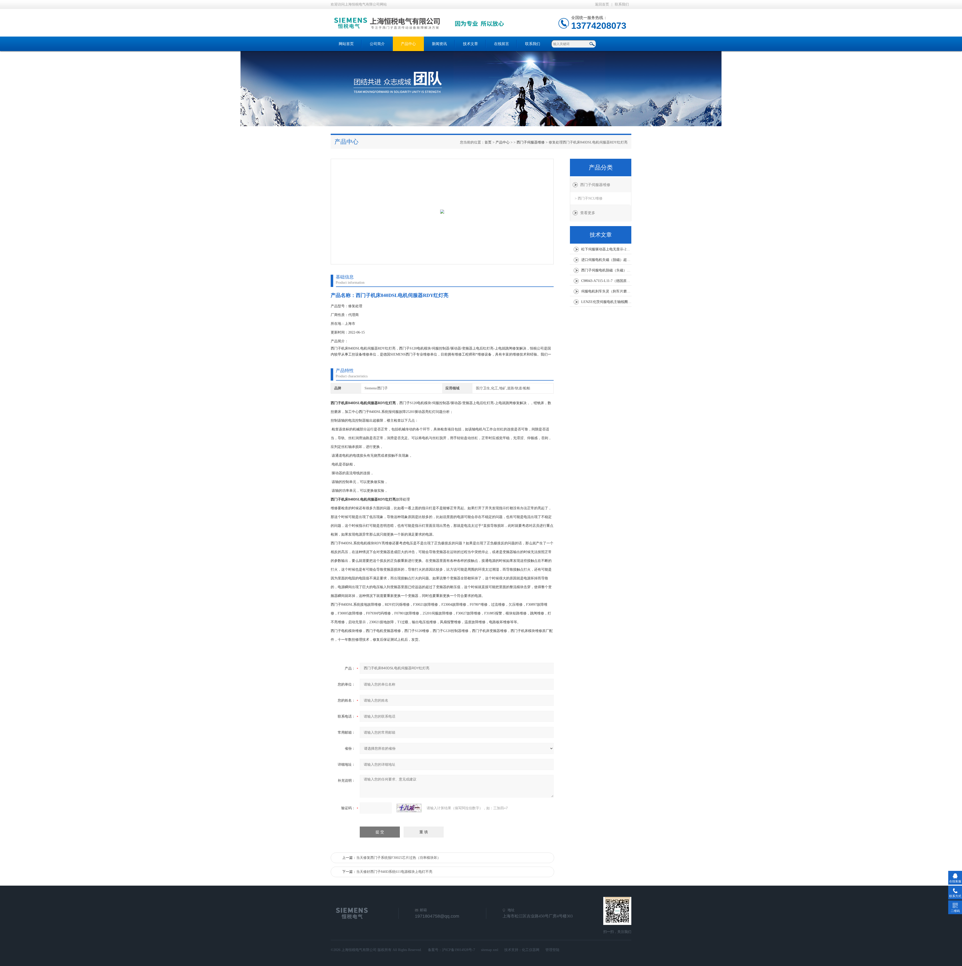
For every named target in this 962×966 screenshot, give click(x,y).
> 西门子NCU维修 (589, 198)
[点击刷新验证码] (409, 808)
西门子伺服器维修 (531, 142)
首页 (488, 142)
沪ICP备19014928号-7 (458, 950)
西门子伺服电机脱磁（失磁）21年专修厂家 (606, 270)
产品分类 (601, 167)
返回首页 (602, 4)
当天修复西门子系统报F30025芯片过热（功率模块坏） (398, 858)
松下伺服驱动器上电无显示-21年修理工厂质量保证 (606, 249)
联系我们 (622, 4)
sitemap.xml (489, 950)
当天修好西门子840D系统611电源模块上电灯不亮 (394, 872)
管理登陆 (552, 950)
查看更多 (587, 213)
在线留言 (501, 44)
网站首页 (346, 44)
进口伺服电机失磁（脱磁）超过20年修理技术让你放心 (606, 260)
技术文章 (470, 44)
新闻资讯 (439, 44)
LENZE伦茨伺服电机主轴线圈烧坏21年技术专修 (606, 302)
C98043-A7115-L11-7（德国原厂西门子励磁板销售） (606, 281)
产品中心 (408, 44)
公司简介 (377, 44)
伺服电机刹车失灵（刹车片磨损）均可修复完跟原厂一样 (606, 291)
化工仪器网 (530, 950)
